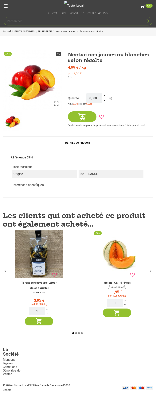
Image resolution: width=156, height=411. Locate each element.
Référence (18, 157)
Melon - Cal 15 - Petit (117, 282)
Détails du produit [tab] (77, 142)
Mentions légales (9, 361)
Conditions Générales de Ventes (12, 370)
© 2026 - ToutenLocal (16, 385)
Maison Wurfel (39, 293)
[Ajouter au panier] (39, 321)
